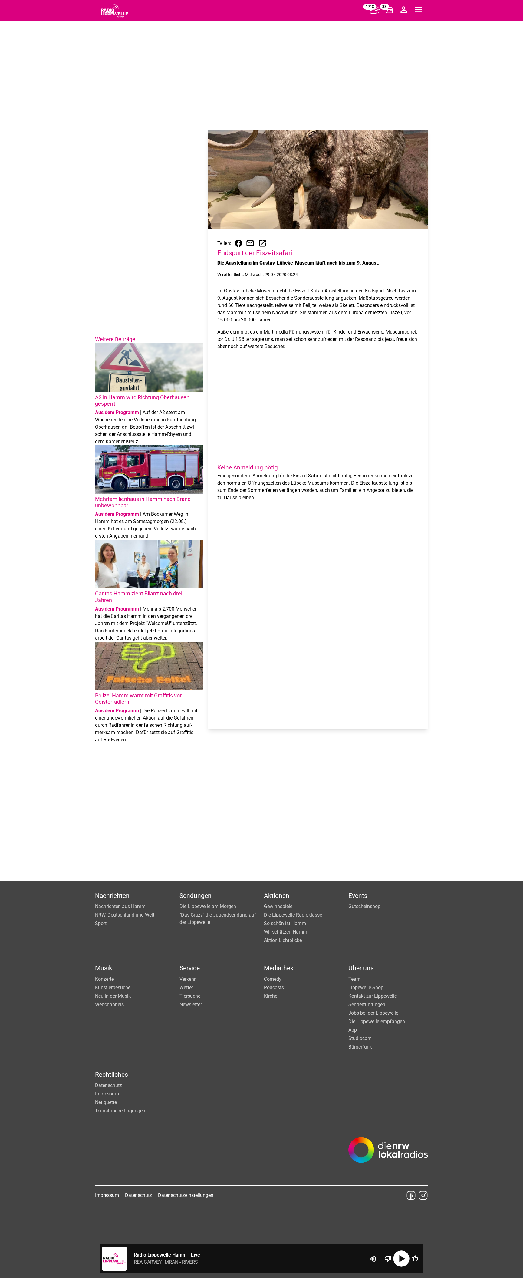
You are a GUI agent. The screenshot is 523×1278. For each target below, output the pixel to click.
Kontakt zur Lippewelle (372, 996)
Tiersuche (189, 996)
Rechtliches (111, 1074)
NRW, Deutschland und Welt (124, 915)
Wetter (186, 987)
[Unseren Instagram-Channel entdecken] (423, 1195)
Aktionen (276, 895)
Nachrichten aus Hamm (120, 906)
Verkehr (187, 979)
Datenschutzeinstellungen (185, 1195)
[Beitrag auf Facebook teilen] (238, 243)
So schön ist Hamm (285, 923)
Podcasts (274, 987)
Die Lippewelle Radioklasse (293, 915)
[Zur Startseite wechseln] (114, 10)
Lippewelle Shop (365, 987)
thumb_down (388, 1258)
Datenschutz (108, 1085)
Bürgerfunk (360, 1047)
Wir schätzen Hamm (285, 932)
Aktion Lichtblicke (283, 940)
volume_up (373, 1259)
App (352, 1030)
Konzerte (104, 979)
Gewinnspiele (278, 906)
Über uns (361, 968)
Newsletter (190, 1004)
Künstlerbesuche (112, 987)
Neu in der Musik (113, 996)
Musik (103, 968)
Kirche (270, 996)
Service (189, 968)
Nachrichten (112, 895)
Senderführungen (366, 1004)
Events (357, 895)
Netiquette (106, 1102)
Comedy (272, 979)
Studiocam (360, 1038)
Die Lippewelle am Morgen (207, 906)
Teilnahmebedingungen (120, 1111)
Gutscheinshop (364, 906)
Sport (101, 923)
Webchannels (109, 1004)
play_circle (401, 1258)
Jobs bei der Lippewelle (373, 1013)
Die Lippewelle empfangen (376, 1021)
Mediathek (279, 968)
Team (354, 979)
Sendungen (195, 895)
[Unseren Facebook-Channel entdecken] (411, 1195)
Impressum (107, 1094)
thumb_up (414, 1258)
